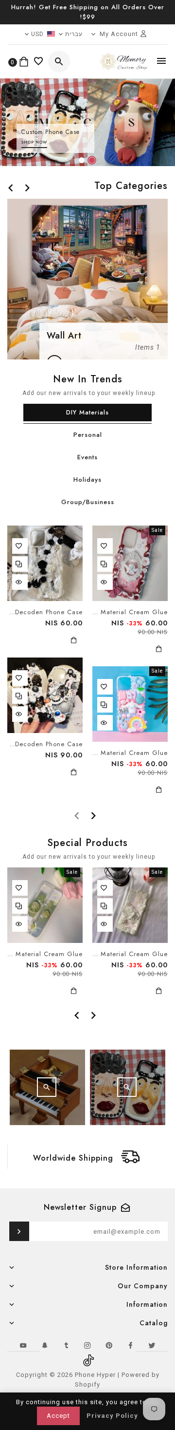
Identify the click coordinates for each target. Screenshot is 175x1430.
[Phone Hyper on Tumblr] (66, 1345)
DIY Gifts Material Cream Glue (130, 612)
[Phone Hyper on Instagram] (87, 1345)
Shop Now (34, 142)
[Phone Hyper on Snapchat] (45, 1345)
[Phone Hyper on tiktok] (87, 1357)
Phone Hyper (95, 1374)
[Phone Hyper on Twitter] (152, 1345)
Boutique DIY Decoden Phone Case (45, 612)
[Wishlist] (38, 62)
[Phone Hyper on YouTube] (23, 1345)
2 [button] (81, 162)
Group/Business (87, 502)
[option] (87, 122)
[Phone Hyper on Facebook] (130, 1345)
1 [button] (91, 162)
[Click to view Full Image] (127, 1087)
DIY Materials (87, 412)
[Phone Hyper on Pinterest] (109, 1345)
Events (87, 457)
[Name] (19, 1231)
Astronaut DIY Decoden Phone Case (45, 744)
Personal (87, 434)
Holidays (87, 479)
